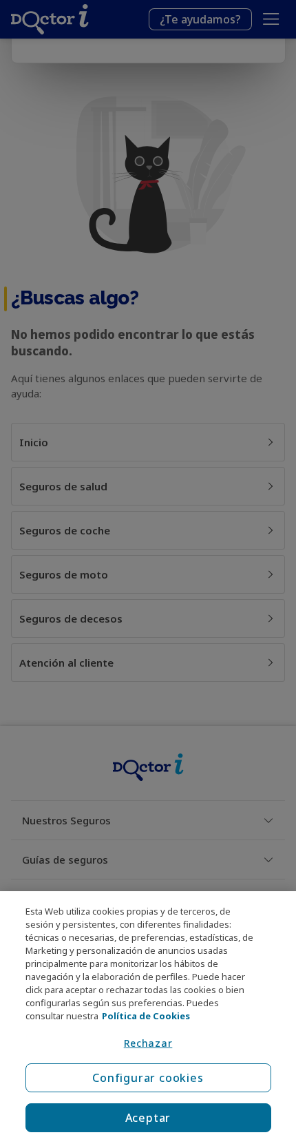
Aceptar (148, 1117)
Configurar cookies (147, 1077)
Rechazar (148, 1043)
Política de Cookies (146, 1016)
